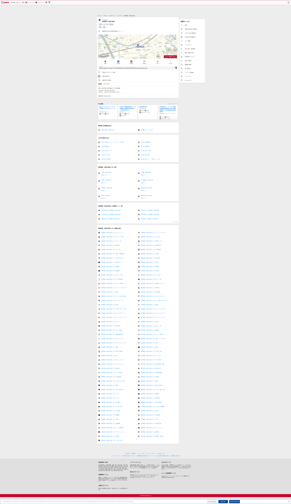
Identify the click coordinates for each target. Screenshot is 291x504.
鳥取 (106, 469)
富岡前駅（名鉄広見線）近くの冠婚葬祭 (110, 423)
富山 (122, 466)
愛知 (112, 467)
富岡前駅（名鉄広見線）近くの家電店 (150, 330)
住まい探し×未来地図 (119, 477)
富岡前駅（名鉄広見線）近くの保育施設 (150, 415)
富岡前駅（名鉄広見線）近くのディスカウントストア (114, 317)
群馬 (105, 466)
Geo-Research (185, 467)
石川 (125, 466)
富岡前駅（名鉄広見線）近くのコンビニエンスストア (153, 309)
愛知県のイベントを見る (147, 130)
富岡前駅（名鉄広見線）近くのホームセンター (112, 338)
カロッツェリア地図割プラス (183, 476)
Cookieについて (161, 453)
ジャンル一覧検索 (110, 480)
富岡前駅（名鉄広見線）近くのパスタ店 (150, 236)
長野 (104, 467)
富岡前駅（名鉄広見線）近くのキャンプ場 (151, 279)
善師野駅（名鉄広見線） (107, 187)
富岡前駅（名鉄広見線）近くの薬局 (149, 321)
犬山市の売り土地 (105, 154)
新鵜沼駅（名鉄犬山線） (147, 195)
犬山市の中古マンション (107, 150)
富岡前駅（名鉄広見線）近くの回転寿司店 (151, 245)
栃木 (102, 466)
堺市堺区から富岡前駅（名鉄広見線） (150, 218)
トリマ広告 (179, 467)
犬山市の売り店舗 (145, 154)
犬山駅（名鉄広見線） (106, 180)
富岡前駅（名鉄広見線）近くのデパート (110, 321)
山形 (124, 465)
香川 (122, 469)
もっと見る (175, 221)
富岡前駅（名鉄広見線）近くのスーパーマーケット (113, 313)
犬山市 (104, 27)
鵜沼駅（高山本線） (106, 195)
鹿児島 (118, 470)
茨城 (100, 466)
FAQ (143, 453)
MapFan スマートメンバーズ (168, 476)
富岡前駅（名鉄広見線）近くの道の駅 (150, 376)
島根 (109, 469)
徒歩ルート (104, 175)
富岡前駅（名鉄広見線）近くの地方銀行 (110, 402)
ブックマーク (118, 480)
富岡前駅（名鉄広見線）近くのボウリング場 (111, 275)
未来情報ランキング (109, 478)
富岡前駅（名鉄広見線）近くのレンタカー (151, 355)
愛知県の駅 (111, 15)
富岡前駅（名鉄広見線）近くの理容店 (110, 436)
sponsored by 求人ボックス (173, 103)
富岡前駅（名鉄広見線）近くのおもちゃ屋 (151, 325)
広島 (114, 469)
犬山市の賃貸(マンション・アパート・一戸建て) (112, 142)
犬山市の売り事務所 (106, 159)
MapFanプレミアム (134, 474)
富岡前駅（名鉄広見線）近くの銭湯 (149, 304)
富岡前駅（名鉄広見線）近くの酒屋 (109, 347)
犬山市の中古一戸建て (146, 150)
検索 (100, 477)
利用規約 (133, 453)
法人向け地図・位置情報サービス (169, 465)
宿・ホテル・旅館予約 (151, 467)
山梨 (101, 467)
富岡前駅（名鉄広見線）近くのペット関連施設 (112, 427)
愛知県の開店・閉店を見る (107, 130)
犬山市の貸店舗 (105, 146)
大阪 (120, 467)
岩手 (116, 465)
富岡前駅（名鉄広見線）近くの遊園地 (110, 266)
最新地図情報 (133, 465)
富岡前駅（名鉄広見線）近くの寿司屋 (110, 245)
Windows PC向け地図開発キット (174, 466)
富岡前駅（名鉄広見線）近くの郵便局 (150, 393)
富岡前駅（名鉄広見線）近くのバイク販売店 (111, 372)
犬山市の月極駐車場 (146, 142)
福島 (126, 465)
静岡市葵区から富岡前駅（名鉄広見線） (150, 214)
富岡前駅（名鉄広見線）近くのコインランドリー (113, 432)
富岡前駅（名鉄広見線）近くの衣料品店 (110, 325)
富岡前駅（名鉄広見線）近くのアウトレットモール (153, 317)
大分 (112, 470)
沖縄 (121, 470)
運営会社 (128, 453)
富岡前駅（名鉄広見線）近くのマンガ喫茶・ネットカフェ (155, 300)
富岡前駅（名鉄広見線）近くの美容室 (150, 432)
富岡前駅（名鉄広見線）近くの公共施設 (110, 410)
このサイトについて (116, 455)
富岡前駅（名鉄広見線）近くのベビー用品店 (111, 330)
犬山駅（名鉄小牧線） (146, 172)
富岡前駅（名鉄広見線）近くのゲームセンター (112, 300)
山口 (117, 469)
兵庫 (126, 467)
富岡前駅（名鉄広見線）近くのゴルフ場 (150, 275)
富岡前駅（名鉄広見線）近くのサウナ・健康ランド (113, 283)
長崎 (107, 470)
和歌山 (102, 469)
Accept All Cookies (234, 501)
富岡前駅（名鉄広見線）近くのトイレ (110, 393)
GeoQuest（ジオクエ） (135, 477)
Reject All (223, 501)
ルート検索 (104, 477)
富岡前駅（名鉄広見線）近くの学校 (109, 419)
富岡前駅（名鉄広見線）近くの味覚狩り (150, 287)
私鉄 (107, 24)
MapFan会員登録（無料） (105, 488)
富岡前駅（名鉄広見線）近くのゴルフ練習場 (111, 279)
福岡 (101, 470)
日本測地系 (117, 88)
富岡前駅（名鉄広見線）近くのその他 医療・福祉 (153, 389)
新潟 (120, 466)
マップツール (110, 477)
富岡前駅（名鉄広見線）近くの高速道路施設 (151, 372)
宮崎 (115, 470)
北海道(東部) (102, 465)
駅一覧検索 (102, 480)
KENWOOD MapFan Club (168, 477)
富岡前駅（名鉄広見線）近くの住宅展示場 (151, 423)
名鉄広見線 (111, 24)
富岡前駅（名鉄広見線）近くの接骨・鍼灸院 (151, 385)
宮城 (118, 465)
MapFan (100, 15)
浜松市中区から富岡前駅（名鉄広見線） (150, 210)
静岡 (109, 467)
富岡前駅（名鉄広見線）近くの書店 (149, 347)
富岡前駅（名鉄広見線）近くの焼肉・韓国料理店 (113, 253)
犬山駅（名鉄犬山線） (106, 172)
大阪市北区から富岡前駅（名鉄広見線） (110, 218)
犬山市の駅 (119, 15)
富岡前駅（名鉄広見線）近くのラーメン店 (111, 241)
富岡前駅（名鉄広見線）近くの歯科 (109, 385)
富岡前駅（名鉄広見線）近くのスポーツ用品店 (152, 334)
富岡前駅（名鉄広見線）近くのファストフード (112, 232)
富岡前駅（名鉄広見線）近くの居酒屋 (150, 253)
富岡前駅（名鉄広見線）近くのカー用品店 (151, 359)
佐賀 (104, 470)
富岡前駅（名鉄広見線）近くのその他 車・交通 (113, 381)
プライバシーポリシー (151, 453)
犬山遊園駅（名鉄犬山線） (147, 180)
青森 (113, 465)
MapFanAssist (135, 476)
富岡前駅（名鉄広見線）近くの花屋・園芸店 (111, 351)
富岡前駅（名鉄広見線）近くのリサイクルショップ (113, 342)
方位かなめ (152, 476)
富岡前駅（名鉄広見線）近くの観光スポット (111, 262)
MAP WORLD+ (172, 467)
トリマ (147, 476)
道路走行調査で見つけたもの (146, 466)
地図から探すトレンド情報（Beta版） (146, 465)
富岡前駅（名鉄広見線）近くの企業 (149, 419)
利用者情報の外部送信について (143, 455)
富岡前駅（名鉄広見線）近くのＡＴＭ (110, 398)
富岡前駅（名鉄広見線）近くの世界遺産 (150, 292)
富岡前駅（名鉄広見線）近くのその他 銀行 (111, 406)
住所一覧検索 (118, 478)
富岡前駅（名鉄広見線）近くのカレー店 (110, 249)
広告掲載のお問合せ (175, 455)
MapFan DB (185, 466)
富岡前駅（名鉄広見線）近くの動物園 (110, 270)
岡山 (111, 469)
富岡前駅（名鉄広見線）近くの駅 (109, 355)
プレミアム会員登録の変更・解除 (161, 455)
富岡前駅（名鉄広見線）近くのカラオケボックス (152, 296)
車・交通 (100, 24)
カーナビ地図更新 (141, 467)
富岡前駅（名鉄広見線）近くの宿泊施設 (150, 258)
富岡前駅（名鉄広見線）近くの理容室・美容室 (152, 436)
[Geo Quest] (49, 2)
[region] (138, 47)
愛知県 (105, 15)
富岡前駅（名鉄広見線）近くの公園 (149, 262)
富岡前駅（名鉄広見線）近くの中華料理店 (151, 249)
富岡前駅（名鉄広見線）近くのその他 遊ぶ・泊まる (114, 309)
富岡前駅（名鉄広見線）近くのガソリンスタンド (113, 359)
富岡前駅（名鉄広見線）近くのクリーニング (151, 427)
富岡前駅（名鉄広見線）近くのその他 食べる (112, 258)
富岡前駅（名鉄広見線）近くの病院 (149, 381)
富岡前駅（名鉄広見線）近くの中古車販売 (111, 376)
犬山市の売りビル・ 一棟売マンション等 (150, 159)
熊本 (109, 470)
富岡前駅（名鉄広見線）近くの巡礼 (109, 292)
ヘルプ (138, 453)
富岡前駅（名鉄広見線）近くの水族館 (150, 270)
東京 (113, 466)
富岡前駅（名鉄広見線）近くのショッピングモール (153, 313)
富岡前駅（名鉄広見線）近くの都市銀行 (150, 398)
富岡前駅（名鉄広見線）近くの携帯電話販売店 (112, 334)
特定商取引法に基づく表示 (128, 455)
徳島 (120, 469)
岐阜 (107, 467)
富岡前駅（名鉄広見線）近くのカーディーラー (112, 364)
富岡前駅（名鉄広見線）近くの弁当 (149, 342)
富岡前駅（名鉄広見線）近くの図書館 (110, 415)
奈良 (100, 469)
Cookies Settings (212, 501)
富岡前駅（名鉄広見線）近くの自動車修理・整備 (152, 364)
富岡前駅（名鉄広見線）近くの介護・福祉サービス (113, 389)
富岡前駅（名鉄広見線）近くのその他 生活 (111, 440)
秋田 (121, 465)
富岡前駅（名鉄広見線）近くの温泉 (109, 304)
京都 (123, 467)
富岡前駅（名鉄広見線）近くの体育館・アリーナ (152, 283)
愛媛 (125, 469)
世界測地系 (109, 88)
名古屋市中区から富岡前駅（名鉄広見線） (111, 210)
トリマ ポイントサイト (147, 477)
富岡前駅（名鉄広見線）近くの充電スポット (151, 368)
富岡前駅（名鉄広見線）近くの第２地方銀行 (151, 402)
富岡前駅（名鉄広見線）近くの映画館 (150, 266)
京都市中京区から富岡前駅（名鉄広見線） (111, 214)
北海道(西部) (108, 465)
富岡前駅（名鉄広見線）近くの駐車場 (110, 368)
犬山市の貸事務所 (145, 146)
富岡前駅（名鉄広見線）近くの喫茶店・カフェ (152, 241)
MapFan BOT (142, 476)
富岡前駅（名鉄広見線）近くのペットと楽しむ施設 (113, 296)
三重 (115, 467)
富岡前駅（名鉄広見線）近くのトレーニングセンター (114, 287)
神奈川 (116, 466)
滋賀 (118, 467)
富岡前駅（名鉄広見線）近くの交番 (149, 410)
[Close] (288, 501)
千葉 (110, 466)
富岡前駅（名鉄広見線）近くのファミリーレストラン (153, 232)
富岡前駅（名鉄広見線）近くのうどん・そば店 (112, 236)
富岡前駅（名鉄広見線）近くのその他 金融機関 (152, 406)
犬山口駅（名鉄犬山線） (147, 187)
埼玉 (108, 466)
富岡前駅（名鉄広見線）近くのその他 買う (151, 351)
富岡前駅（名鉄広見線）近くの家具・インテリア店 (153, 338)
